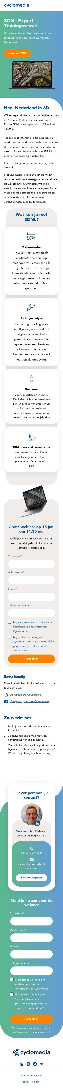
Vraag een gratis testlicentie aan (29, 701)
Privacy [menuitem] (35, 1082)
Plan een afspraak (31, 877)
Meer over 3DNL (17, 53)
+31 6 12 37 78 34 (32, 853)
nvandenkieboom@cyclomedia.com (32, 866)
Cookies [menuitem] (25, 1082)
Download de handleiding (25, 695)
